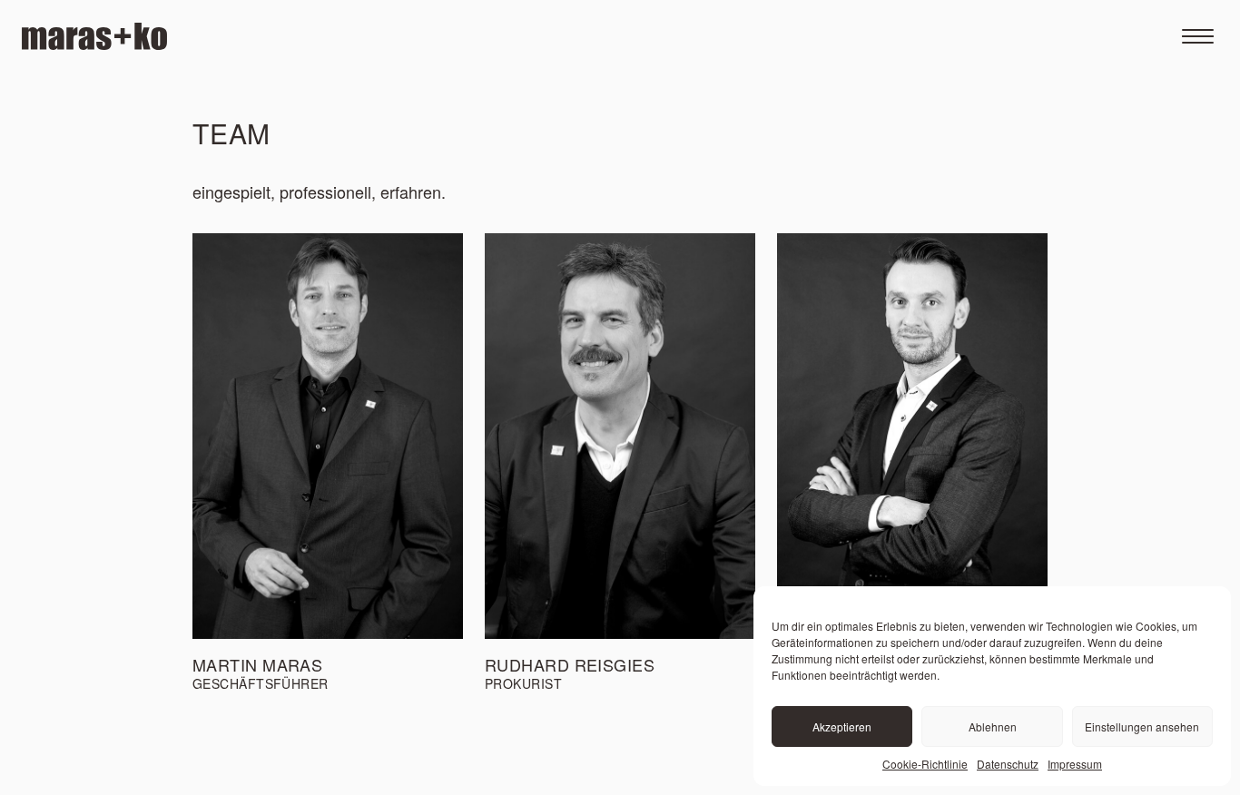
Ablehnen (993, 726)
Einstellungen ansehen (1142, 726)
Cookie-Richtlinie (925, 763)
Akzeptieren (841, 726)
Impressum (1075, 763)
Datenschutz (1007, 763)
